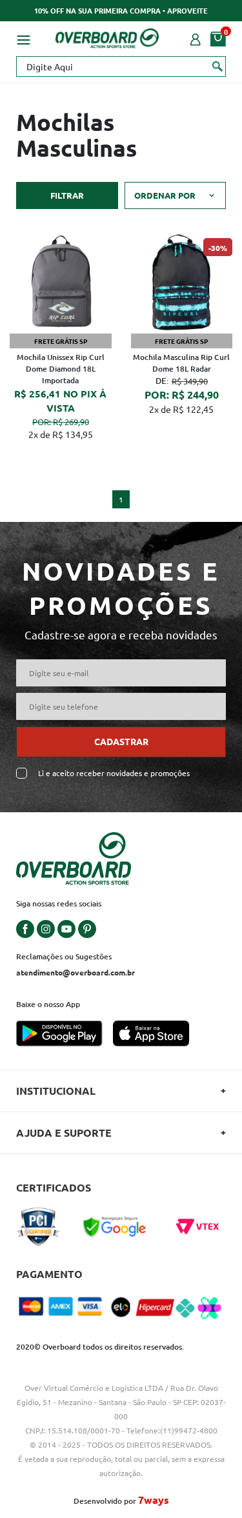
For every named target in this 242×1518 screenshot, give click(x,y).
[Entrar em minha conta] (195, 38)
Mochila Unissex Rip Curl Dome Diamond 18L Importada (61, 369)
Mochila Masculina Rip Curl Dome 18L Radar (181, 363)
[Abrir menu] (23, 38)
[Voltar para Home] (107, 36)
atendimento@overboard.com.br (75, 972)
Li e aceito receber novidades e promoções (114, 773)
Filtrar (67, 195)
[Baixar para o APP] (64, 1035)
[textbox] (121, 66)
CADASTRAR (121, 741)
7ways (153, 1499)
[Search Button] (217, 66)
